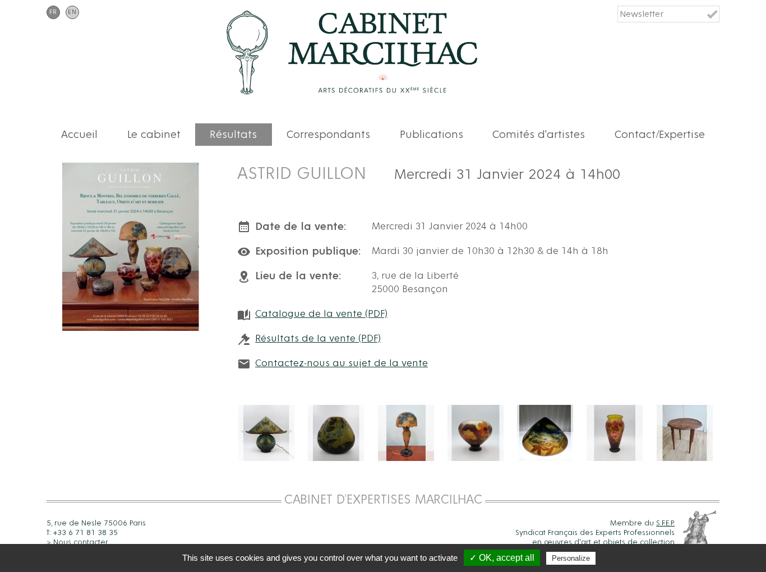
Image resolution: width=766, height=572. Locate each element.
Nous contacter (80, 542)
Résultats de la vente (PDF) (318, 339)
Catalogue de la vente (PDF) (321, 314)
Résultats (233, 134)
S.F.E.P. (665, 523)
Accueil (79, 134)
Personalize (571, 558)
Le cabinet (154, 134)
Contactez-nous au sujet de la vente (341, 363)
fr (53, 12)
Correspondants (328, 134)
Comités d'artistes (538, 134)
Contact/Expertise (660, 134)
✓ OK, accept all (501, 557)
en (72, 12)
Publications (431, 134)
